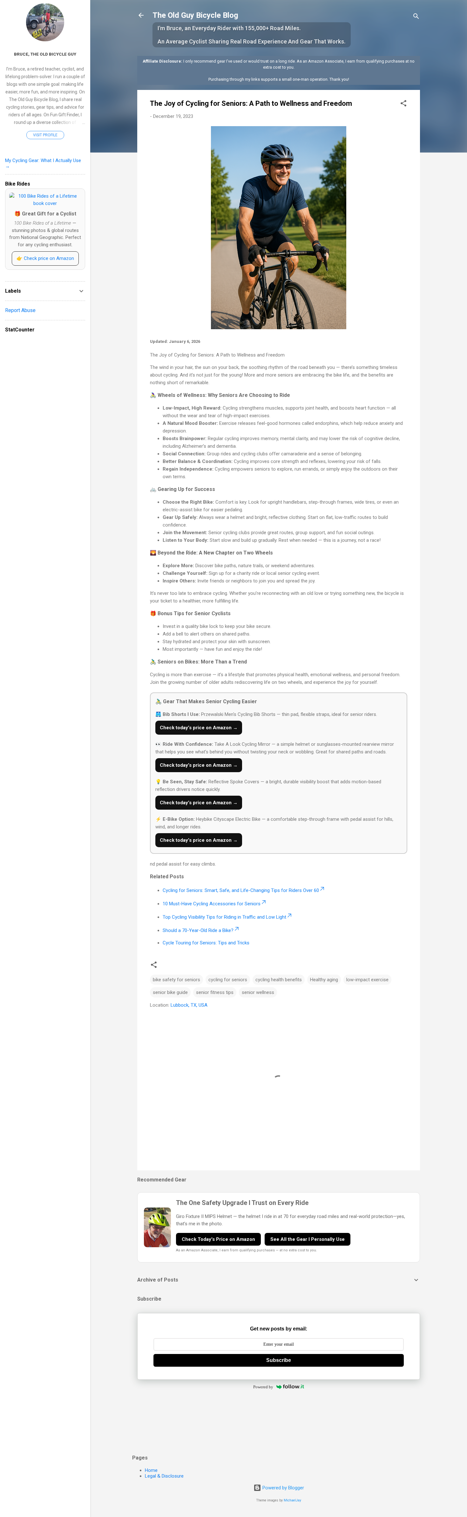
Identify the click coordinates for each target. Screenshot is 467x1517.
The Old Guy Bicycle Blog (195, 15)
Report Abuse (20, 310)
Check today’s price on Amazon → (199, 728)
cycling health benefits (278, 980)
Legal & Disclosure (164, 1476)
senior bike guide (170, 992)
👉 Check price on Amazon (45, 258)
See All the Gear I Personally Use (307, 1239)
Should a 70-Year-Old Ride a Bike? (198, 930)
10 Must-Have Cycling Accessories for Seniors (212, 904)
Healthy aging (324, 980)
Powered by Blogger (282, 1488)
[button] (403, 104)
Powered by (263, 1386)
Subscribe (278, 1360)
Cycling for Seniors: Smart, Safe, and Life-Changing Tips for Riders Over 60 (241, 890)
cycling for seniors (227, 980)
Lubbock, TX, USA (189, 1005)
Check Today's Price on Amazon (218, 1239)
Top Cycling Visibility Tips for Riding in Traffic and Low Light (224, 917)
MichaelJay (292, 1500)
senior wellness (258, 992)
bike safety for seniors (176, 980)
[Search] (416, 17)
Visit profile (45, 135)
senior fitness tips (215, 992)
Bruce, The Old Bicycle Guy (45, 54)
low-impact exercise (367, 980)
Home (151, 1470)
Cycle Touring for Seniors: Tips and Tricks (206, 943)
